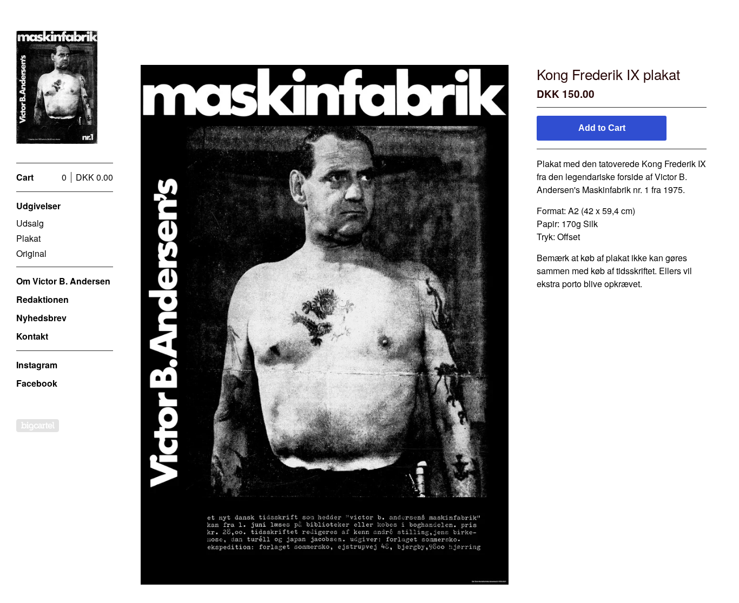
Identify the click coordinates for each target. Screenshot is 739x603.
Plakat (28, 238)
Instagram (36, 365)
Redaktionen (42, 299)
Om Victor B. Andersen (63, 281)
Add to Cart (601, 127)
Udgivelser (38, 206)
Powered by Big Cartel (37, 425)
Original (31, 253)
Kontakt (32, 336)
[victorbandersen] (56, 87)
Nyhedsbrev (41, 318)
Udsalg (30, 223)
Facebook (36, 383)
